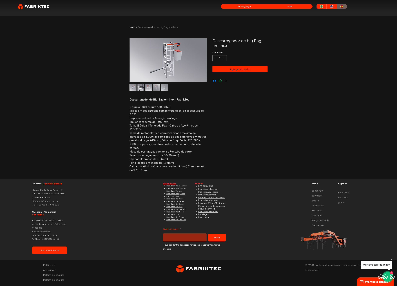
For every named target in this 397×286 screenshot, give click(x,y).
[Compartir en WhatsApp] (220, 81)
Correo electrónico (171, 229)
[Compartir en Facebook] (214, 81)
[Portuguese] (321, 6)
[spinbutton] (219, 58)
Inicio (132, 27)
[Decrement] (215, 58)
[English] (331, 6)
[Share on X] (226, 81)
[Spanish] (342, 6)
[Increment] (224, 58)
